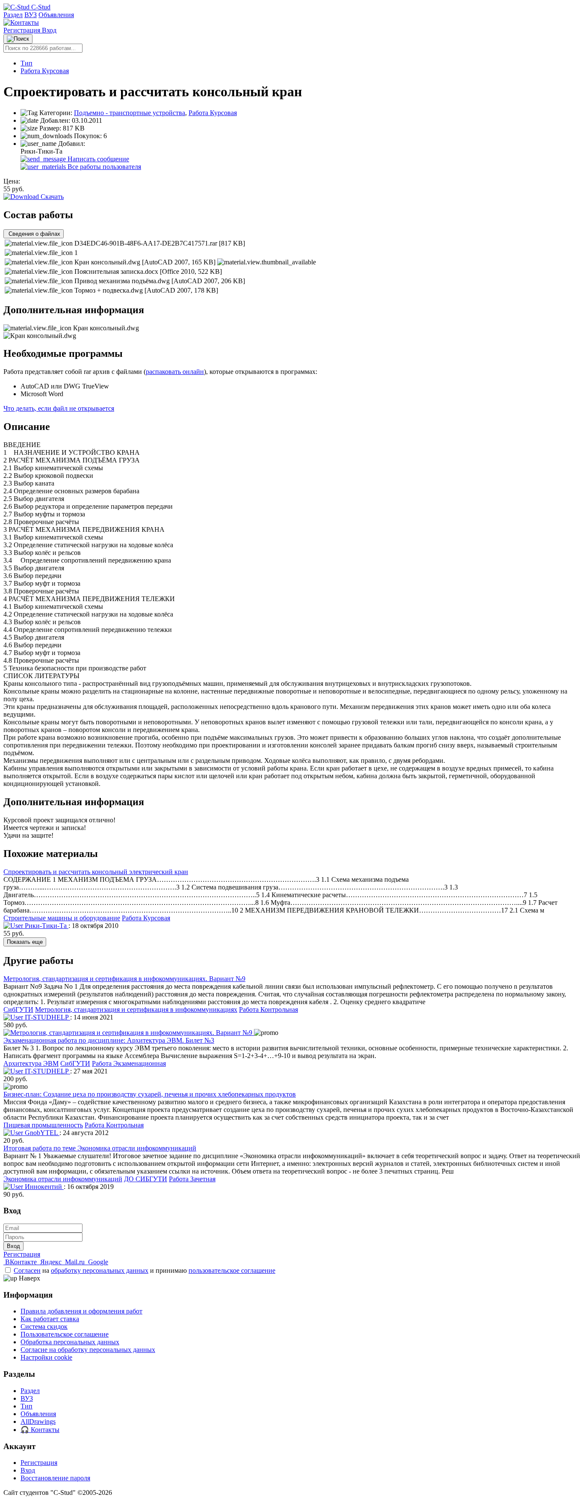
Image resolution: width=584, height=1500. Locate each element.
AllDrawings (38, 1421)
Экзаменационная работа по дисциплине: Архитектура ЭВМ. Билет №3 (108, 1040)
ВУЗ (30, 14)
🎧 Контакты (40, 1429)
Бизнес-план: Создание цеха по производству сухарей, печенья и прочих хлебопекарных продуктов (149, 1094)
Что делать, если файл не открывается (58, 408)
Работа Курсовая (45, 70)
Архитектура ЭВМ (31, 1063)
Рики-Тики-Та (45, 925)
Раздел (13, 14)
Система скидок (44, 1326)
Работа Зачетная (192, 1179)
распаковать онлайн (175, 371)
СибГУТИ (18, 1009)
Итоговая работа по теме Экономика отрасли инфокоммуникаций (99, 1148)
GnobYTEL (41, 1132)
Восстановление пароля (55, 1478)
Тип (26, 63)
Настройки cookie (46, 1357)
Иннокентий (43, 1186)
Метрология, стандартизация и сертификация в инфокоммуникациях (136, 1009)
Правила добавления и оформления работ (81, 1311)
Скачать (51, 196)
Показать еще (25, 942)
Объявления (56, 14)
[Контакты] (21, 22)
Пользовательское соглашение (65, 1334)
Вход (49, 30)
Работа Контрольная (268, 1009)
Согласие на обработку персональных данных (88, 1349)
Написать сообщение (97, 159)
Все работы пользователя (103, 166)
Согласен (27, 1270)
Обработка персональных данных (70, 1342)
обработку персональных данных (99, 1270)
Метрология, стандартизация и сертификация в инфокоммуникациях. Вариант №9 (124, 978)
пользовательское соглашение (232, 1270)
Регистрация (22, 30)
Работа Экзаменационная (129, 1063)
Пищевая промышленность (43, 1125)
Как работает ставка (50, 1318)
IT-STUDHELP (46, 1017)
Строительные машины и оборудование (61, 918)
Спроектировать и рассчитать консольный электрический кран (95, 871)
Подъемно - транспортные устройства (129, 112)
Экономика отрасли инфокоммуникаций (62, 1179)
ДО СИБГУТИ (145, 1179)
